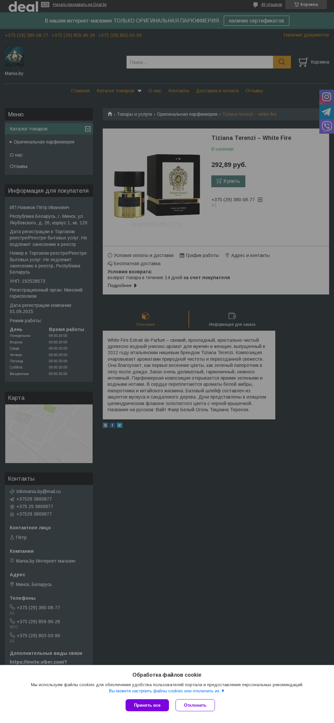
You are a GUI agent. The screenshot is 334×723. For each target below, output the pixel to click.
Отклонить (195, 705)
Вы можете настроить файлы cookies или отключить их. (165, 690)
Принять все (147, 705)
